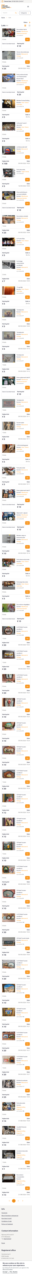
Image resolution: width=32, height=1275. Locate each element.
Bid (27, 39)
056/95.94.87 (7, 1239)
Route (3, 1243)
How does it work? (7, 1218)
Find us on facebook (7, 1224)
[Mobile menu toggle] (28, 6)
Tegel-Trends (25, 171)
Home (3, 17)
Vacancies (4, 1213)
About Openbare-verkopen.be (10, 1215)
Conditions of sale (7, 1221)
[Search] (16, 13)
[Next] (22, 1201)
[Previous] (9, 1201)
